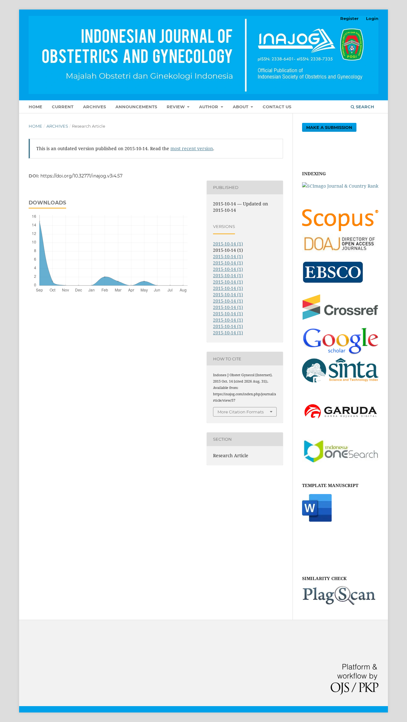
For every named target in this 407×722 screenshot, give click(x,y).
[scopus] (340, 229)
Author (209, 106)
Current (62, 106)
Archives (94, 106)
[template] (317, 520)
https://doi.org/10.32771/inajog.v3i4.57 (81, 176)
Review (176, 106)
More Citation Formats (240, 411)
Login (372, 18)
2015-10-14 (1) (228, 244)
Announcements (136, 106)
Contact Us (277, 106)
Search (364, 106)
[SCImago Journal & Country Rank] (340, 186)
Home (35, 106)
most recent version (191, 148)
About (241, 106)
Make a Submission (329, 127)
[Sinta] (340, 383)
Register (349, 18)
